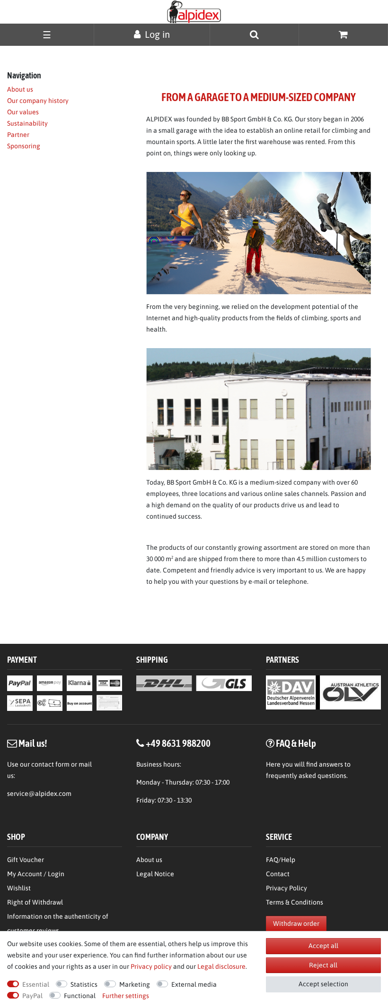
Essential (35, 984)
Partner (18, 134)
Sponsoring (23, 146)
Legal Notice (155, 874)
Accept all (323, 945)
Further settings (125, 995)
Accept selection (323, 984)
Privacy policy (151, 966)
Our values (23, 112)
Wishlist (19, 888)
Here (273, 764)
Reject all (323, 965)
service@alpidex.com (39, 793)
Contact (278, 874)
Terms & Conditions (294, 902)
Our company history (38, 100)
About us (20, 89)
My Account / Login (35, 874)
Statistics (84, 984)
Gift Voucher (25, 859)
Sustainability (27, 123)
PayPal (32, 995)
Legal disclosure (221, 966)
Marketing (134, 984)
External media (194, 984)
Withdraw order (296, 923)
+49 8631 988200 (178, 743)
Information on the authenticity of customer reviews (57, 923)
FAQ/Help (280, 859)
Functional (80, 995)
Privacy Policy (286, 888)
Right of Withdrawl (35, 902)
